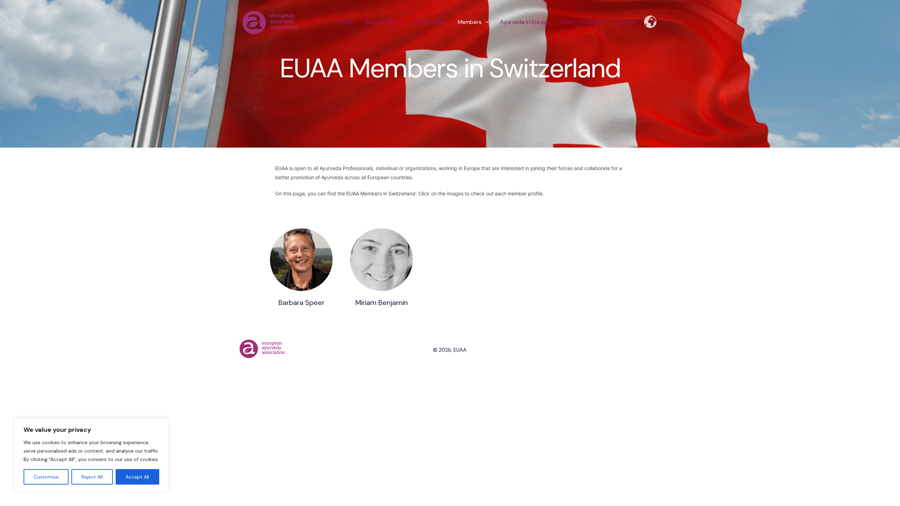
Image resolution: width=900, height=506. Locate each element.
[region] (91, 455)
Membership (430, 22)
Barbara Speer (301, 302)
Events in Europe (583, 22)
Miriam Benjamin (381, 302)
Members (470, 22)
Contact (627, 22)
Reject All (92, 477)
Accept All (137, 477)
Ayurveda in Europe (525, 22)
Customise (46, 477)
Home (346, 22)
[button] (400, 22)
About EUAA (381, 22)
